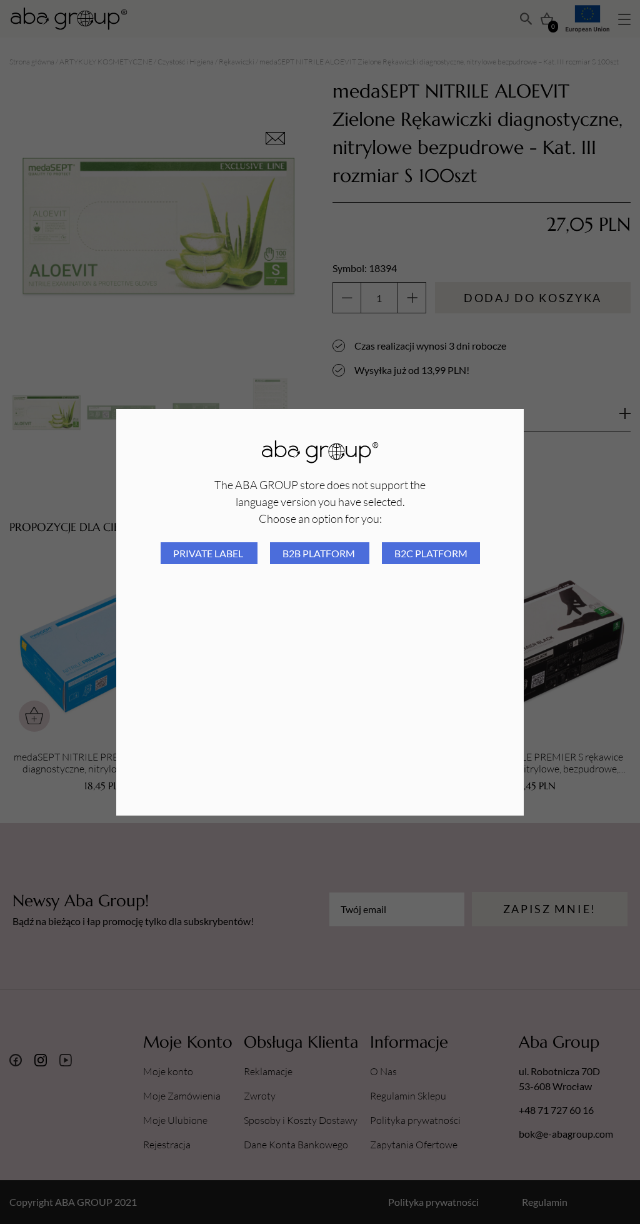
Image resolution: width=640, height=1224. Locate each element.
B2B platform (319, 553)
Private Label (209, 553)
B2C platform (431, 553)
